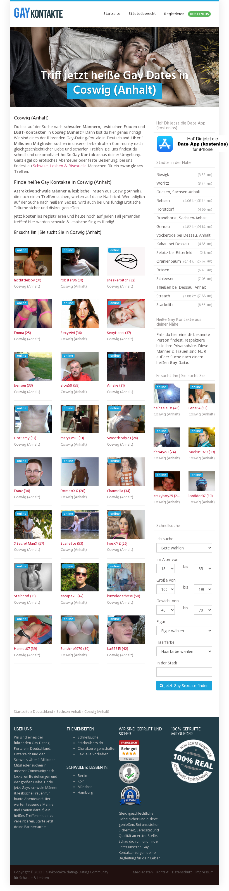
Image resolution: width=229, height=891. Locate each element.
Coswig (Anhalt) (27, 287)
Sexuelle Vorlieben (93, 754)
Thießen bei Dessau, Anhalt (184, 288)
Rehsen (177, 200)
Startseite (112, 14)
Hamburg (85, 792)
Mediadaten (143, 872)
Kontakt (162, 872)
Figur (160, 621)
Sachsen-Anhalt (68, 711)
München (85, 786)
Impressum (204, 872)
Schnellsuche (88, 737)
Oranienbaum (177, 261)
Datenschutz (182, 872)
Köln (81, 781)
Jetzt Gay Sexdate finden (186, 685)
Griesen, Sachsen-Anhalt (184, 192)
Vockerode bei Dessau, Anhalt (184, 236)
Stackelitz (184, 304)
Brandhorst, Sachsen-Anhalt (184, 218)
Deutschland (43, 711)
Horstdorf (184, 209)
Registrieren (186, 14)
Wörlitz (184, 183)
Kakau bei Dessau (184, 244)
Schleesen (184, 278)
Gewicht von (167, 600)
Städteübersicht (142, 14)
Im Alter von (167, 559)
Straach (177, 295)
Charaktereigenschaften (97, 748)
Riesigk (184, 174)
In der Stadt (166, 663)
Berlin (82, 775)
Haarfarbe (165, 642)
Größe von (166, 580)
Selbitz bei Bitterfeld (184, 253)
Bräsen (184, 269)
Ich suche (164, 538)
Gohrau (177, 226)
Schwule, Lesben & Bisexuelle (60, 165)
